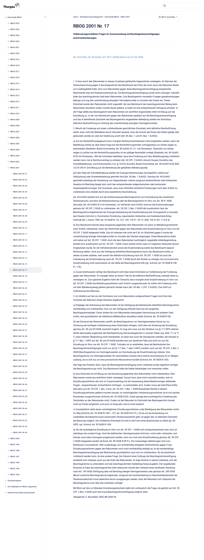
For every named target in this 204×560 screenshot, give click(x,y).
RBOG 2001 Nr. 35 (20, 378)
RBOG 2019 (14, 59)
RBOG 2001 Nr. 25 (20, 318)
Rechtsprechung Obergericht (91, 17)
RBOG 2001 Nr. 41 (20, 414)
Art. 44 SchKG (80, 57)
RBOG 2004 (14, 150)
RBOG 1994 (14, 475)
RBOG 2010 (14, 114)
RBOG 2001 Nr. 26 (20, 324)
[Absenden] (164, 5)
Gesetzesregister (14, 481)
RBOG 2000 (14, 438)
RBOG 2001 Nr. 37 (20, 390)
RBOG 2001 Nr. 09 (20, 222)
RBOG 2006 (14, 138)
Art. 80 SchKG (95, 57)
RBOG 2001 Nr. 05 (20, 198)
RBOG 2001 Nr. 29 (20, 342)
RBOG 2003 (14, 156)
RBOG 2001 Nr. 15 (20, 258)
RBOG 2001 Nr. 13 (20, 246)
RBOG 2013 (14, 95)
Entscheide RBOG (15, 17)
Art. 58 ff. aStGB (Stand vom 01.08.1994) (123, 57)
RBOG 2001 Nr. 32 (20, 360)
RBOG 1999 (14, 444)
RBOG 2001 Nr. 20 (20, 288)
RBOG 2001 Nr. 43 (20, 426)
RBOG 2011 (14, 107)
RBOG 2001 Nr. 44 (20, 432)
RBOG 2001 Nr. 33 (20, 366)
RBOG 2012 (14, 101)
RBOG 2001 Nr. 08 (20, 216)
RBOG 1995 (14, 469)
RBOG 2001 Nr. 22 (20, 300)
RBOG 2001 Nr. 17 (20, 270)
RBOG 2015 (14, 83)
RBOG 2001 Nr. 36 (20, 384)
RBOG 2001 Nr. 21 (20, 294)
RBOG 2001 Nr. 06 (20, 204)
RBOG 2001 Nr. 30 (20, 348)
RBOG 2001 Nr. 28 (20, 336)
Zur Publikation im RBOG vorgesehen (22, 487)
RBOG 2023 (14, 35)
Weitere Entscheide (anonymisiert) (21, 493)
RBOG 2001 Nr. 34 (20, 372)
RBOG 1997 (14, 456)
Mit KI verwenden (168, 17)
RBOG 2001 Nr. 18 (20, 276)
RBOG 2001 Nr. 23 (20, 306)
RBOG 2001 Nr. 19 (20, 282)
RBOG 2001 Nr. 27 (20, 330)
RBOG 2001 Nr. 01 (20, 174)
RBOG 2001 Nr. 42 (20, 420)
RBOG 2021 (14, 47)
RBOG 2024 (14, 29)
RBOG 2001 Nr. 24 (20, 312)
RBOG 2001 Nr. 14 (20, 252)
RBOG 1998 (14, 450)
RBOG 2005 (14, 144)
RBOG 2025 (14, 23)
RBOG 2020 (14, 53)
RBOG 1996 (14, 462)
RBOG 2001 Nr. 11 (20, 234)
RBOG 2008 (14, 126)
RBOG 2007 (14, 132)
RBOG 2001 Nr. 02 (20, 180)
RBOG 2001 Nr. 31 (20, 354)
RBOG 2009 (14, 120)
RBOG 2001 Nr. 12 (20, 240)
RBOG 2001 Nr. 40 (20, 408)
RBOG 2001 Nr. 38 (20, 396)
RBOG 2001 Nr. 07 (20, 210)
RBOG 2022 (14, 41)
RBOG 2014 (14, 89)
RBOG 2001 (14, 168)
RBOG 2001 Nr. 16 (20, 264)
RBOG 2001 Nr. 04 (20, 192)
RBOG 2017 (14, 71)
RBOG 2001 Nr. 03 (20, 186)
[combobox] (181, 5)
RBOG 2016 (14, 77)
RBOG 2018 (14, 65)
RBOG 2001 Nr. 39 (20, 402)
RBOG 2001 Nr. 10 (20, 228)
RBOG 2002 (14, 162)
